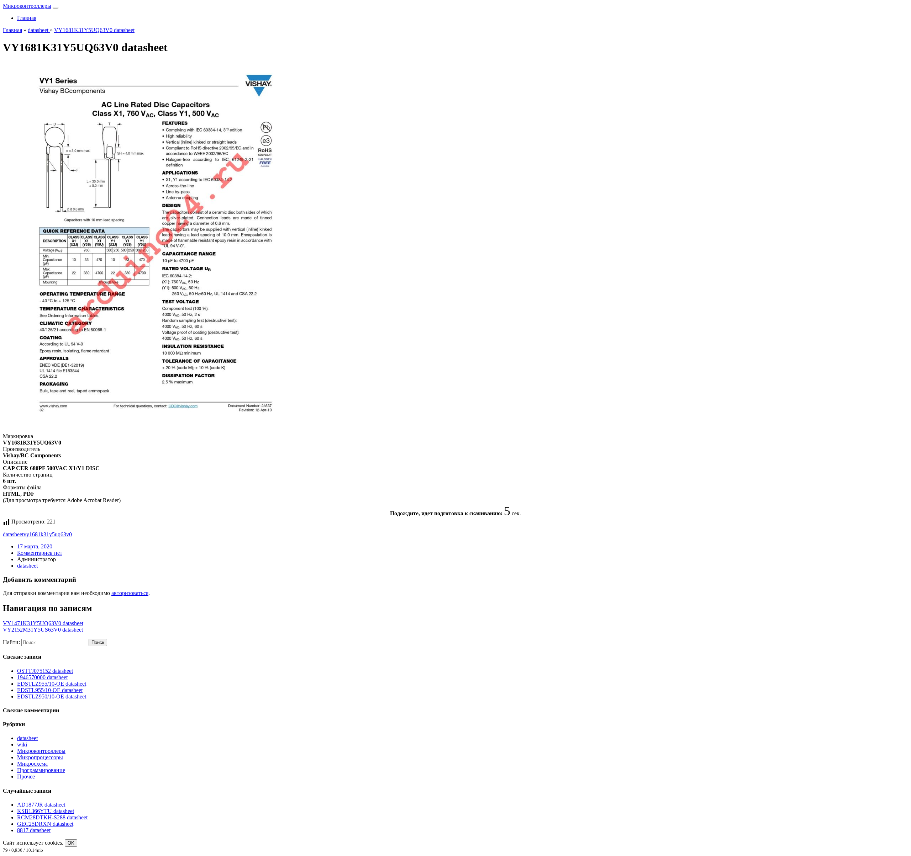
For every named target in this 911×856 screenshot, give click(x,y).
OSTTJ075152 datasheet (45, 671)
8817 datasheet (34, 830)
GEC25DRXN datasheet (45, 824)
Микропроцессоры (40, 757)
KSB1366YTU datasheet (45, 811)
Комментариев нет (39, 553)
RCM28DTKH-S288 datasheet (52, 817)
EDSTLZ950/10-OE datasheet (51, 696)
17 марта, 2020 (34, 546)
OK (71, 843)
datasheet (13, 534)
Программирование (41, 770)
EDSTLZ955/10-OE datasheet (51, 684)
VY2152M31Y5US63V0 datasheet (43, 630)
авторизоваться (129, 593)
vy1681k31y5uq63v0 (47, 534)
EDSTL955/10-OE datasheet (50, 690)
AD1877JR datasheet (41, 805)
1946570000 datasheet (42, 677)
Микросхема (32, 764)
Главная (26, 18)
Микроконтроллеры (27, 6)
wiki (22, 744)
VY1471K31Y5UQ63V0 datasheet (43, 623)
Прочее (26, 776)
